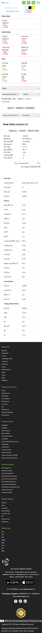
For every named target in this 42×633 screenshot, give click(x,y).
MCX (3, 537)
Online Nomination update (10, 455)
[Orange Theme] (30, 11)
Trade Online (5, 447)
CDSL (3, 545)
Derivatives (5, 396)
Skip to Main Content (12, 11)
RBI (3, 548)
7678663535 (23, 594)
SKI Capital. (16, 624)
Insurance (5, 404)
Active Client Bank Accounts (10, 441)
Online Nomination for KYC (9, 458)
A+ (7, 8)
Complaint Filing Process (9, 484)
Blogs (3, 378)
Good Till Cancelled (7, 473)
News (3, 505)
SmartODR (5, 439)
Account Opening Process (9, 479)
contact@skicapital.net (27, 589)
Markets (21, 99)
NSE (3, 532)
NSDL (3, 543)
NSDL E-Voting (6, 430)
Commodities (6, 398)
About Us (4, 350)
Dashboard (5, 444)
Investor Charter (6, 449)
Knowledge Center (7, 358)
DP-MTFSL (4, 428)
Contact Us (5, 361)
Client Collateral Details (8, 481)
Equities (4, 502)
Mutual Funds (6, 519)
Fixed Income (6, 393)
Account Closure (6, 452)
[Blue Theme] (26, 11)
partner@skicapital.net (21, 596)
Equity (28, 99)
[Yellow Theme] (33, 7)
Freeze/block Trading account (10, 487)
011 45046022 (34, 594)
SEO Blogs (4, 380)
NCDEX (3, 540)
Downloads (5, 353)
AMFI (3, 551)
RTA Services (5, 409)
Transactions (5, 415)
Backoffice (5, 425)
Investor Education (7, 436)
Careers (4, 356)
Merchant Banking (7, 412)
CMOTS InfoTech (33, 628)
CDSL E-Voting (6, 433)
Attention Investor (7, 470)
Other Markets (6, 511)
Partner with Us (6, 369)
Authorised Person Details (9, 476)
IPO (2, 407)
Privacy (4, 367)
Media (3, 372)
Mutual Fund (5, 401)
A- (14, 8)
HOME (14, 99)
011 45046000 (12, 589)
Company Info (6, 513)
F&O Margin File (6, 468)
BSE (3, 534)
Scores (4, 375)
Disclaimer (5, 364)
